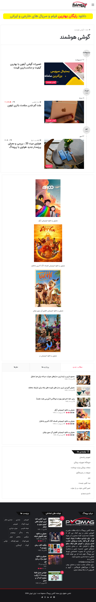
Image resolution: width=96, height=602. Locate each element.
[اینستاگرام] (45, 597)
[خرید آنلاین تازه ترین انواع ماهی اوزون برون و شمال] (55, 522)
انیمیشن (26, 520)
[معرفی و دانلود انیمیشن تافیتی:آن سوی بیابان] (48, 288)
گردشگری (19, 545)
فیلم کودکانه (14, 541)
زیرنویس (13, 532)
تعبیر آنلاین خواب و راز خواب (80, 488)
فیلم (11, 537)
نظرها (16, 367)
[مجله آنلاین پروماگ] (79, 5)
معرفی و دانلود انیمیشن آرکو (48, 220)
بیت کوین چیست (84, 483)
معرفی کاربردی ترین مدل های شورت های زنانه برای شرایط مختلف (51, 387)
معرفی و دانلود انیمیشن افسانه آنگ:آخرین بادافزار (48, 265)
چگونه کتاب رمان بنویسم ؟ (40, 546)
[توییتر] (51, 597)
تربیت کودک (25, 524)
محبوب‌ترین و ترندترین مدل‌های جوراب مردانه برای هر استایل (53, 376)
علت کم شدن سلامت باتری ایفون (24, 105)
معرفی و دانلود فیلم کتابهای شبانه (40, 535)
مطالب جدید (77, 367)
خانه (87, 30)
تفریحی (15, 524)
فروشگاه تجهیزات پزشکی (82, 462)
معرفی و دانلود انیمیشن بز (48, 356)
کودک (27, 545)
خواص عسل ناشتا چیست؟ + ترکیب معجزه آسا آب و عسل (40, 576)
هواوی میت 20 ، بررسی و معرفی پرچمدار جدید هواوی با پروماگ (24, 145)
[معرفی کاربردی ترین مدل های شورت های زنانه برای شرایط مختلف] (83, 391)
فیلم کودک (25, 541)
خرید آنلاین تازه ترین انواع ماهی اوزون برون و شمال (40, 523)
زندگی (21, 532)
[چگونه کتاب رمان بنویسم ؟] (55, 548)
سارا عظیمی (35, 102)
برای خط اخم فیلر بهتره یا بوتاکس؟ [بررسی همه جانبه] (55, 398)
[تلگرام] (42, 597)
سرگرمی (26, 537)
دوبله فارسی (25, 528)
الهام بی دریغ (35, 140)
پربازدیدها (45, 367)
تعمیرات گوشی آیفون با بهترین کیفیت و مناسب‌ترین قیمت (25, 66)
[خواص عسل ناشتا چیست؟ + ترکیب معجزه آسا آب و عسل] (55, 576)
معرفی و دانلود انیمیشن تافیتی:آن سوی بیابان (48, 311)
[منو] (93, 6)
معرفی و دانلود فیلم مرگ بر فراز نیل (40, 559)
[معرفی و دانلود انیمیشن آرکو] (48, 198)
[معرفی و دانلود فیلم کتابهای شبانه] (55, 537)
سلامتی (18, 537)
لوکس (5, 541)
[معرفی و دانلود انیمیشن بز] (48, 333)
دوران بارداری (13, 528)
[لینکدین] (48, 597)
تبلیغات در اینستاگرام (83, 473)
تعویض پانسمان (85, 457)
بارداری (18, 520)
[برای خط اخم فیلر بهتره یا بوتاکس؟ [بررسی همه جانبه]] (83, 402)
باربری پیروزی (85, 493)
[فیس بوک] (54, 597)
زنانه (27, 532)
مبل (89, 478)
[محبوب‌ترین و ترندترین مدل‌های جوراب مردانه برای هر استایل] (83, 380)
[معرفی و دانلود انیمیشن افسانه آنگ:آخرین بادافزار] (48, 243)
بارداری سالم (8, 520)
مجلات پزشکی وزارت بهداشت (80, 467)
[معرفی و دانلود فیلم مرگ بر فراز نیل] (55, 559)
